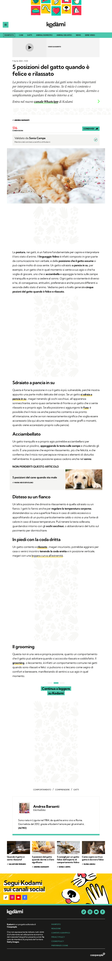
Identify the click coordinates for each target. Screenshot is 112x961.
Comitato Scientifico (60, 933)
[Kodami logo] (56, 25)
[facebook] (102, 911)
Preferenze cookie (59, 945)
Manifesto (9, 35)
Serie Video (90, 35)
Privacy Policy (58, 937)
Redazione (56, 928)
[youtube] (96, 911)
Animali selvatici (64, 35)
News (78, 35)
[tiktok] (83, 911)
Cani (21, 35)
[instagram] (90, 911)
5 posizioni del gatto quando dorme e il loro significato (43, 859)
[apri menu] (5, 25)
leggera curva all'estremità (47, 555)
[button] (5, 897)
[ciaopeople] (97, 955)
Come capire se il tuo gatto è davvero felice (93, 858)
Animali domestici (44, 35)
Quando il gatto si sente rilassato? (15, 858)
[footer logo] (26, 912)
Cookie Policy (57, 941)
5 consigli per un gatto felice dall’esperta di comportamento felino (68, 859)
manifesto (56, 924)
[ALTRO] (22, 828)
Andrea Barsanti (46, 806)
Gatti (29, 35)
